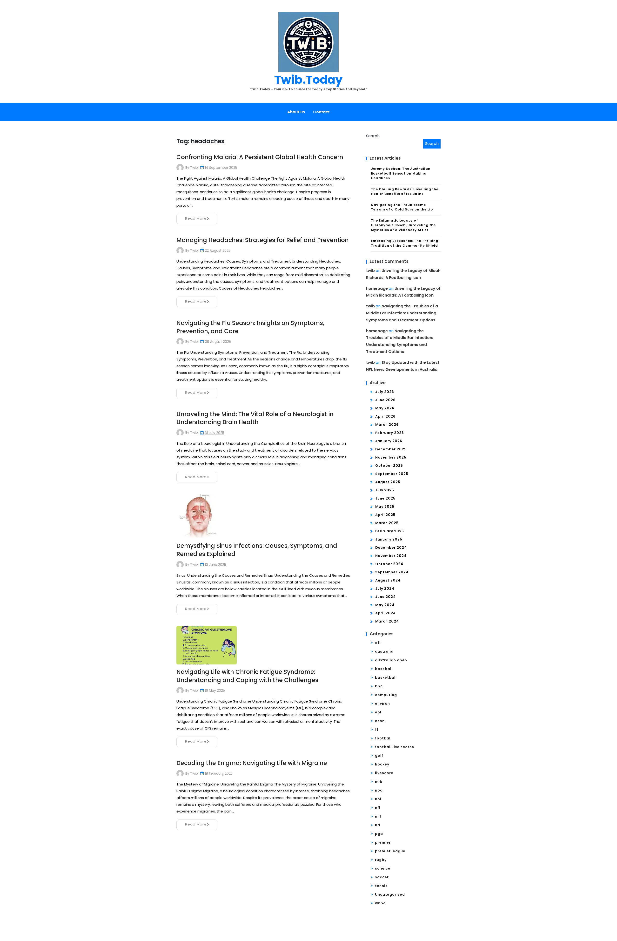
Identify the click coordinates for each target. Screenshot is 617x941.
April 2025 (385, 514)
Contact (321, 112)
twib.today (308, 80)
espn (380, 720)
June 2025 (385, 498)
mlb (378, 781)
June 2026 (385, 400)
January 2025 (388, 539)
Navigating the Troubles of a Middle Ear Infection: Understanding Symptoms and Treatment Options (402, 313)
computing (386, 694)
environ (382, 703)
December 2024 (391, 547)
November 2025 (390, 457)
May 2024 (385, 605)
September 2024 (392, 572)
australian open (391, 660)
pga (379, 833)
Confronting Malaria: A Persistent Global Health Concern (259, 157)
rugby (381, 859)
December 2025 (391, 449)
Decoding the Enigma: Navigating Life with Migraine (251, 763)
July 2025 (384, 490)
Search (373, 136)
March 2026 (387, 424)
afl (378, 642)
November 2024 (391, 555)
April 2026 (385, 416)
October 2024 (389, 564)
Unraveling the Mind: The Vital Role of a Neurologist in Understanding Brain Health (255, 418)
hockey (382, 764)
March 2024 (387, 621)
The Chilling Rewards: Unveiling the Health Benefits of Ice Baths (404, 191)
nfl (377, 807)
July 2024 (384, 588)
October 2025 (389, 465)
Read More (196, 218)
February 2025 (389, 531)
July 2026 (384, 391)
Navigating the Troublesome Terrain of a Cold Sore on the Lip (402, 207)
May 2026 (384, 408)
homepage (377, 288)
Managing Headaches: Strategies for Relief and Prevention (262, 240)
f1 (376, 729)
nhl (378, 816)
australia (384, 651)
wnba (380, 903)
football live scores (394, 747)
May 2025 (384, 506)
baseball (384, 668)
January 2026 (388, 441)
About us (296, 112)
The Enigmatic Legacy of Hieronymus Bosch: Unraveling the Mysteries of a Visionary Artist (403, 225)
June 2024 (385, 596)
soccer (382, 877)
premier (383, 842)
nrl (377, 825)
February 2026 (389, 432)
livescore (384, 773)
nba (379, 790)
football (383, 738)
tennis (381, 885)
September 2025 (391, 473)
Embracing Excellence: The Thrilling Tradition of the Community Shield (404, 243)
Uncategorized (390, 894)
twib (194, 167)
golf (379, 755)
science (382, 868)
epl (378, 712)
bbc (379, 686)
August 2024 (388, 580)
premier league (390, 851)
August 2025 (387, 482)
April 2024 (385, 613)
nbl (378, 799)
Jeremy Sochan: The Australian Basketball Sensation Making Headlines (400, 173)
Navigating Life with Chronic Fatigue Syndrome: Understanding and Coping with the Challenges (247, 676)
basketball (386, 677)
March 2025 (387, 523)
